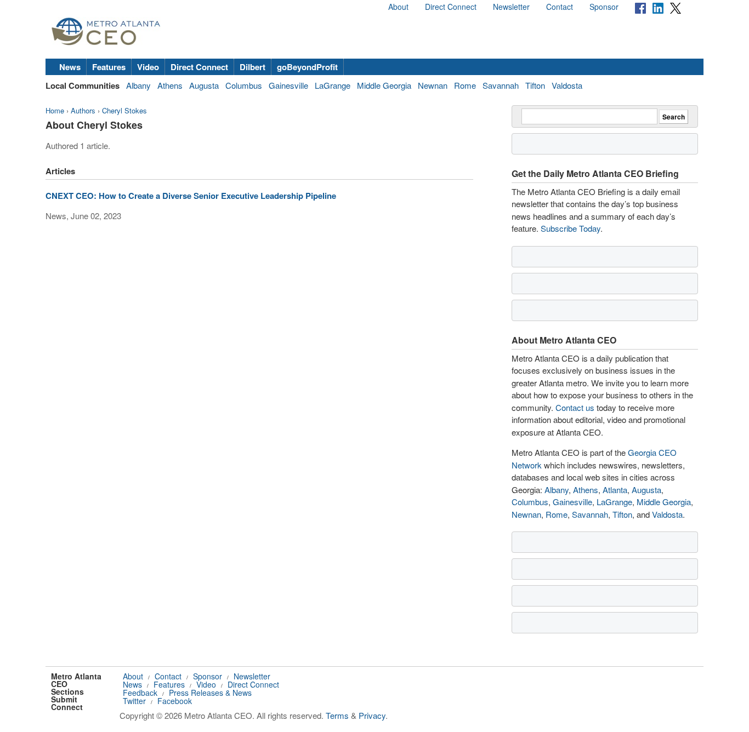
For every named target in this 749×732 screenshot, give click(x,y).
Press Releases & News (210, 692)
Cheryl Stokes (124, 110)
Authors (83, 110)
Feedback (140, 692)
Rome (465, 85)
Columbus (243, 85)
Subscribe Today (570, 228)
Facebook (174, 700)
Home (55, 110)
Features (109, 67)
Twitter (134, 700)
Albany (138, 85)
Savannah (501, 85)
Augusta (204, 85)
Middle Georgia (384, 85)
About (398, 6)
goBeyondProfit (307, 67)
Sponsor (604, 6)
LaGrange (332, 85)
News (70, 67)
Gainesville (288, 85)
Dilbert (252, 67)
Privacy (372, 715)
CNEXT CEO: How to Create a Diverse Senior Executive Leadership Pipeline (191, 196)
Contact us (574, 407)
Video (148, 67)
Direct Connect (450, 6)
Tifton (535, 85)
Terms (337, 715)
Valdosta (567, 85)
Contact (559, 6)
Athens (170, 85)
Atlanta (615, 489)
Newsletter (511, 6)
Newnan (432, 85)
